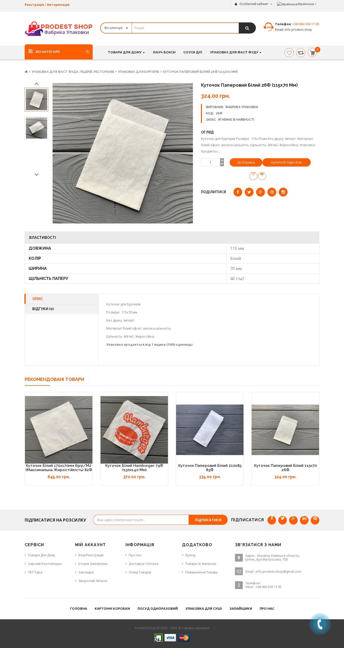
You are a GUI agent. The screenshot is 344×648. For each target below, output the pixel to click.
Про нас (135, 555)
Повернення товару (201, 572)
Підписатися (208, 519)
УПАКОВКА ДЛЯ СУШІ (203, 608)
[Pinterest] (315, 520)
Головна (78, 608)
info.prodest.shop (298, 29)
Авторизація (58, 4)
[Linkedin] (304, 520)
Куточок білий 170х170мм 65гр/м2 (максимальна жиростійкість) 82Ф (58, 467)
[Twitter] (282, 520)
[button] (59, 51)
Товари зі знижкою (200, 563)
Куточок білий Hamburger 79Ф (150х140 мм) (134, 467)
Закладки (86, 572)
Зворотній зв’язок (93, 580)
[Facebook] (271, 520)
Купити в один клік (286, 162)
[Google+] (293, 520)
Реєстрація (34, 4)
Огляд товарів (140, 572)
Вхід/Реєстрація (91, 555)
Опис (37, 299)
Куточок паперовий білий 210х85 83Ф (210, 467)
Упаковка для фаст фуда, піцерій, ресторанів (72, 72)
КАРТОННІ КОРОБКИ (112, 608)
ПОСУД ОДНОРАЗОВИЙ (157, 608)
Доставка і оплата (143, 563)
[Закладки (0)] (289, 52)
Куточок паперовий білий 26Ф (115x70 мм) (200, 72)
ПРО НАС (267, 608)
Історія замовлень (93, 563)
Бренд (190, 555)
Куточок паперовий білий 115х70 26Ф (285, 467)
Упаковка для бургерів (138, 72)
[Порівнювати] (300, 52)
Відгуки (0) (43, 309)
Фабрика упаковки (241, 107)
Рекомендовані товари (54, 379)
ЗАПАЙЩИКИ (240, 608)
